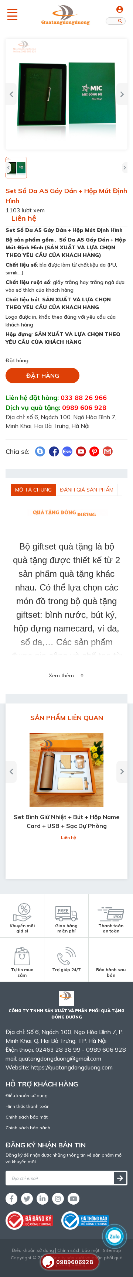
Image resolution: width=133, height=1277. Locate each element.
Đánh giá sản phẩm (86, 489)
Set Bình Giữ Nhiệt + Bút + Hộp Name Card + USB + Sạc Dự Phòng (67, 821)
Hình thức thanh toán (28, 1106)
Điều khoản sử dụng (27, 1095)
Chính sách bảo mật (27, 1117)
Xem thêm (61, 675)
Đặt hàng (42, 375)
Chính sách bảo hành (28, 1127)
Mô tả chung (33, 489)
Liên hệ (23, 218)
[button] (11, 94)
